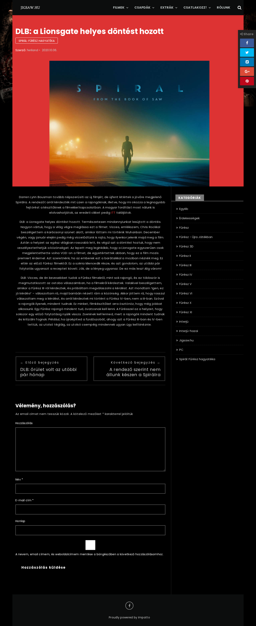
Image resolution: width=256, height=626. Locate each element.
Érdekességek (189, 218)
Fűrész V (185, 284)
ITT (113, 212)
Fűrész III (185, 265)
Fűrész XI (185, 312)
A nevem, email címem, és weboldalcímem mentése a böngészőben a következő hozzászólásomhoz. (89, 554)
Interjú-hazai (188, 331)
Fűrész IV (185, 274)
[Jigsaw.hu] (30, 7)
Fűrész (184, 227)
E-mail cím (24, 500)
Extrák (166, 7)
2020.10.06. (49, 50)
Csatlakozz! (195, 7)
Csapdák (142, 7)
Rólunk (223, 7)
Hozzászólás (24, 423)
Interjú (183, 321)
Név (19, 479)
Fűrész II (185, 256)
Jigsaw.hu (186, 340)
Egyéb (183, 209)
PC (181, 350)
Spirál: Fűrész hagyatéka (37, 41)
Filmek (118, 7)
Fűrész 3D (186, 246)
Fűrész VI (185, 293)
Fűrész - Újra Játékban (196, 237)
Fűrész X (185, 303)
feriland (32, 50)
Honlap (20, 521)
